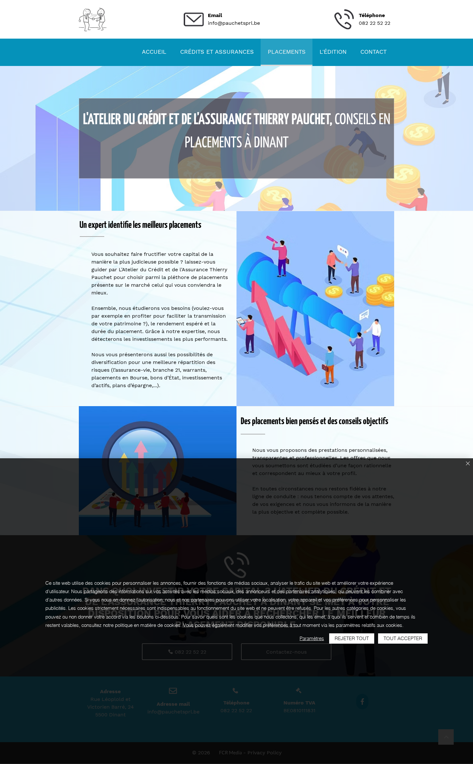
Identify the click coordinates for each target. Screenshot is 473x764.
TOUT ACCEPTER (403, 638)
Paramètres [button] (312, 638)
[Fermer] (468, 464)
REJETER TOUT (352, 638)
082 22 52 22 (374, 23)
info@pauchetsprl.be (234, 23)
